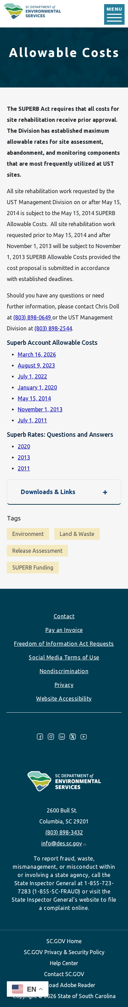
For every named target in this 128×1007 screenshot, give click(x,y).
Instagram (51, 737)
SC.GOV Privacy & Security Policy (64, 952)
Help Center (64, 963)
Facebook (40, 737)
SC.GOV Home (64, 941)
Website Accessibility (64, 698)
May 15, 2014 (34, 398)
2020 (24, 446)
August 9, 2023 (36, 365)
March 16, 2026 (37, 354)
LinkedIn (62, 737)
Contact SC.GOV (64, 974)
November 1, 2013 (40, 409)
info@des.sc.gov (61, 843)
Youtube (84, 737)
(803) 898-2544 (53, 328)
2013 (24, 457)
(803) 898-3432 (64, 832)
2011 (24, 468)
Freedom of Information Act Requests (64, 644)
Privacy (64, 685)
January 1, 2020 (37, 387)
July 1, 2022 (32, 376)
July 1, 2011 (32, 420)
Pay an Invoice (64, 630)
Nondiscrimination (64, 671)
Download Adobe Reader (64, 985)
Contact (64, 616)
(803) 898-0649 (32, 317)
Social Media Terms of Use (64, 657)
